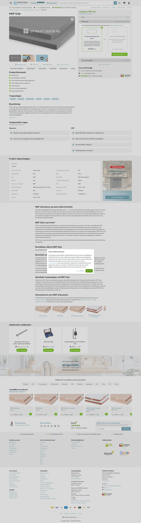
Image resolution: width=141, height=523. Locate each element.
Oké (90, 270)
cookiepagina (52, 263)
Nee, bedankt (80, 271)
